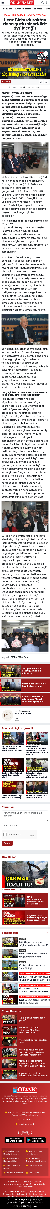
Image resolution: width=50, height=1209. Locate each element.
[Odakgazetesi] (22, 2)
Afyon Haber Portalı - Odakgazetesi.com (25, 15)
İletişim (42, 1184)
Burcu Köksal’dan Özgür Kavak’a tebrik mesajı (12, 797)
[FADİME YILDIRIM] (7, 715)
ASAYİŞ (22, 939)
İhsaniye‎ (23, 1196)
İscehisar (32, 1196)
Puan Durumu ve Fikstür (11, 1166)
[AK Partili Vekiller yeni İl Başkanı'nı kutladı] (37, 787)
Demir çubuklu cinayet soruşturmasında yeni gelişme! (33, 955)
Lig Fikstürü (26, 1184)
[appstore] (14, 1140)
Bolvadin (7, 1194)
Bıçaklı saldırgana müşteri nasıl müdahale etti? (33, 944)
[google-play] (35, 1140)
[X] (23, 1133)
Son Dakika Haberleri (14, 1173)
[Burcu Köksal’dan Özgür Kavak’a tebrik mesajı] (13, 787)
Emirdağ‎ (42, 1194)
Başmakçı (34, 1191)
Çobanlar (21, 1194)
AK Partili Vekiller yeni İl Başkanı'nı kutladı (36, 797)
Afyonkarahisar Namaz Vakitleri (11, 1159)
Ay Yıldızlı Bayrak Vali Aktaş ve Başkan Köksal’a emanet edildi (12, 748)
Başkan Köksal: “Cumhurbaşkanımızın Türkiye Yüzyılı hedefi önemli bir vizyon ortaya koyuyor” (37, 750)
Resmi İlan (7, 8)
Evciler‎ (7, 1196)
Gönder (7, 843)
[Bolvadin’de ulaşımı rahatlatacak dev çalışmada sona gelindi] (37, 764)
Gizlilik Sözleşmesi (25, 1186)
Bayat (41, 1191)
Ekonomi (38, 8)
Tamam (34, 1206)
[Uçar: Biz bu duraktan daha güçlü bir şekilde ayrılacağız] (25, 64)
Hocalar (15, 1196)
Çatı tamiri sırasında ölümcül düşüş (32, 967)
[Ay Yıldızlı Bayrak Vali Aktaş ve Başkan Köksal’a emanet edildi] (13, 738)
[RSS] (31, 1133)
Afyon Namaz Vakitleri (31, 1181)
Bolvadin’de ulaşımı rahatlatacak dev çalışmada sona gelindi (36, 775)
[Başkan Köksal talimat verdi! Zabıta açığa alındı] (13, 764)
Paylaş (7, 81)
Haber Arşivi (34, 1173)
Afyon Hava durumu (12, 1184)
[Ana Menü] (3, 2)
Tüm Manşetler (35, 1165)
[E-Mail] (17, 719)
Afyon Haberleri (23, 8)
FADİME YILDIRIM (16, 87)
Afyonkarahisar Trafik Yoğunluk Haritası (36, 1159)
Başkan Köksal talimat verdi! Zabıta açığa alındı (12, 775)
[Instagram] (27, 1133)
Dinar (35, 1194)
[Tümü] (47, 932)
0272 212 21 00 (26, 1119)
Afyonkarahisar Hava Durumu (34, 1152)
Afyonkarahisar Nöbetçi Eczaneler (11, 1152)
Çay (13, 1194)
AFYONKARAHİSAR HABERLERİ (16, 1191)
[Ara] (42, 2)
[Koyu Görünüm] (46, 2)
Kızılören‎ (40, 1196)
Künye (35, 1184)
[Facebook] (18, 1133)
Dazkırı (29, 1194)
